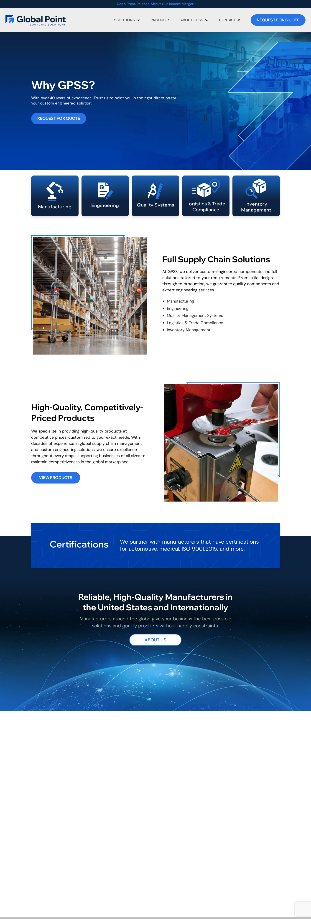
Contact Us (230, 20)
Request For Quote (278, 20)
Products (160, 20)
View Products (55, 477)
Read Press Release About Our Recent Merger (155, 4)
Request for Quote (58, 118)
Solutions (124, 20)
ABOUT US (155, 639)
